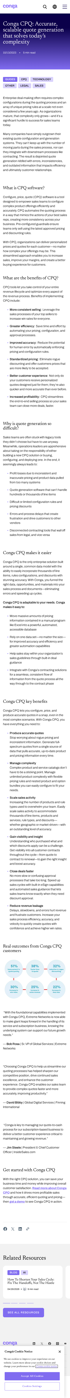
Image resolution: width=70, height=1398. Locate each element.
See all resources (23, 1312)
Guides (10, 79)
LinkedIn (34, 1343)
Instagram (57, 1343)
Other (9, 85)
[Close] (60, 1352)
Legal (24, 85)
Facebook (49, 1343)
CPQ (24, 79)
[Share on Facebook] (5, 1229)
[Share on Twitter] (12, 1229)
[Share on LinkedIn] (20, 1229)
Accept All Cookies (32, 1376)
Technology (42, 79)
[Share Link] (27, 1229)
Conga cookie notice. (46, 1366)
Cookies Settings (32, 1386)
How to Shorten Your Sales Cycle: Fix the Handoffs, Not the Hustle (28, 1269)
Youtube (65, 1343)
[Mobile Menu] (65, 7)
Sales (39, 85)
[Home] (10, 7)
